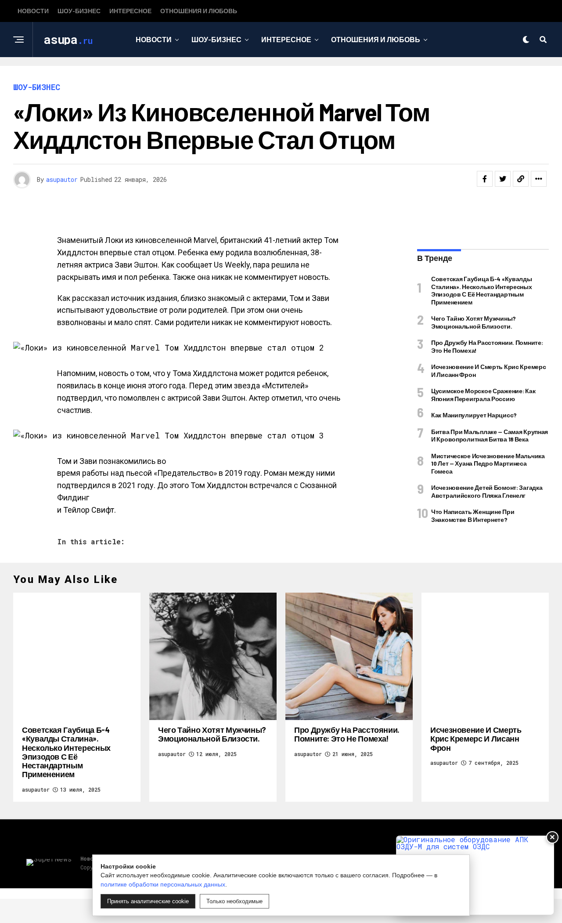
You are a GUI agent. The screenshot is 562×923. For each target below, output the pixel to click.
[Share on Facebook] (485, 179)
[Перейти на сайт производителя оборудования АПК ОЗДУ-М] (475, 875)
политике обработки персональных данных (163, 884)
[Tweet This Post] (503, 179)
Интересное (130, 10)
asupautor (62, 179)
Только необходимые (234, 901)
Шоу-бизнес (79, 10)
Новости (33, 10)
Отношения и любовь (198, 10)
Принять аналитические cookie (148, 901)
